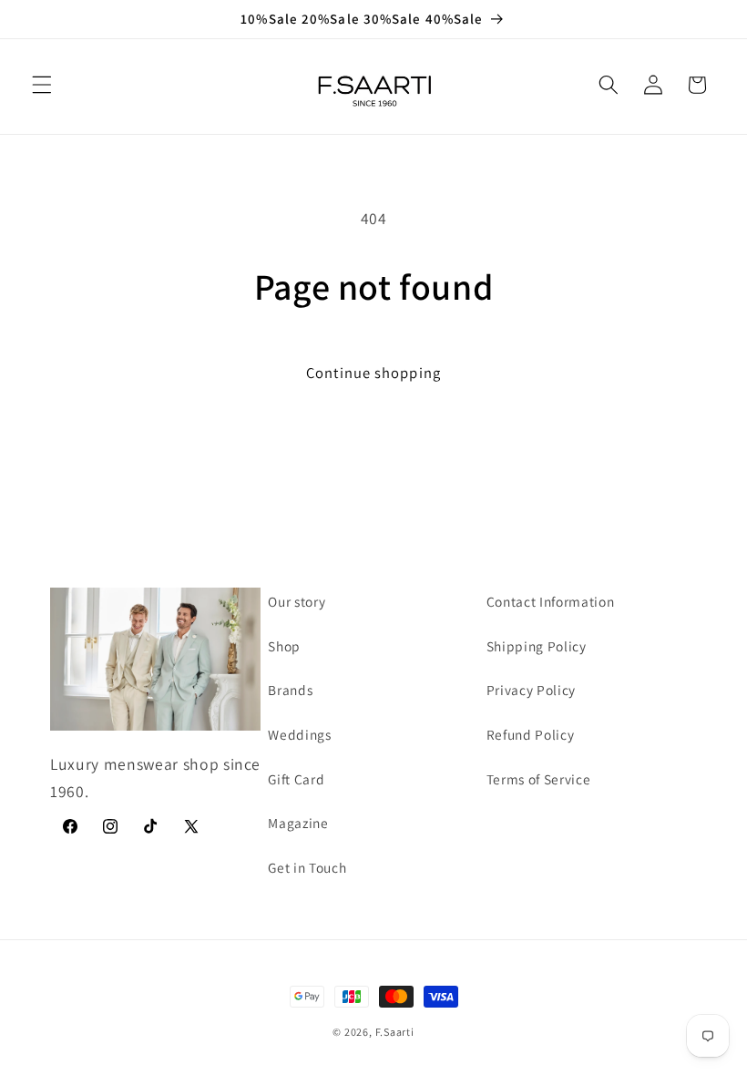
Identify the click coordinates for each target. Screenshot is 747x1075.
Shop (284, 646)
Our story (296, 601)
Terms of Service (538, 779)
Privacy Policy (531, 690)
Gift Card (296, 779)
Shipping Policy (536, 646)
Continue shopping (373, 373)
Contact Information (550, 601)
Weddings (299, 734)
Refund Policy (530, 734)
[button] (42, 85)
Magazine (298, 823)
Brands (290, 690)
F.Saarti (394, 1032)
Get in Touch (307, 867)
